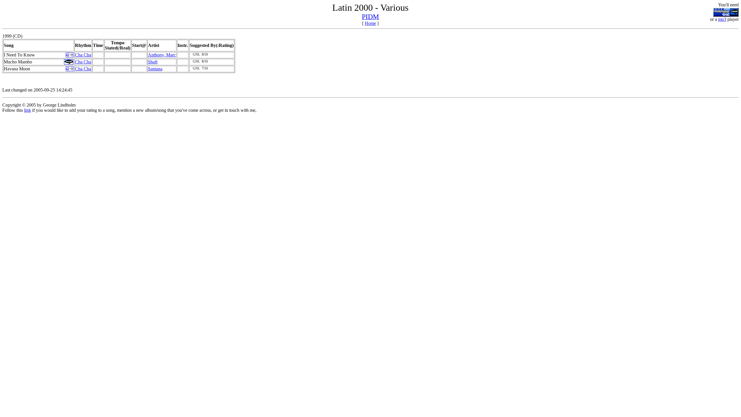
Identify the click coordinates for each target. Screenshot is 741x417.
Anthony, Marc (162, 54)
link (27, 110)
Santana (155, 68)
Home (370, 23)
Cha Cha (83, 54)
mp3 (722, 19)
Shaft (152, 61)
